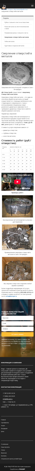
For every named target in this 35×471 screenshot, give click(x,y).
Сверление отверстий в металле (16, 37)
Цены (2, 431)
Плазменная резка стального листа (16, 33)
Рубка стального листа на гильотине (16, 22)
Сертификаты (5, 423)
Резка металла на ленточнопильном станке (16, 27)
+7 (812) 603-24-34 (9, 393)
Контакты (3, 456)
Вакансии (4, 453)
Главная (3, 420)
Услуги (3, 425)
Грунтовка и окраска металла (14, 46)
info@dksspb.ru (11, 296)
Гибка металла (9, 41)
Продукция (4, 428)
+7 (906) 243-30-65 (9, 396)
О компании (4, 444)
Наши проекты (5, 447)
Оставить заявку (17, 334)
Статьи (3, 450)
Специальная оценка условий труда (11, 459)
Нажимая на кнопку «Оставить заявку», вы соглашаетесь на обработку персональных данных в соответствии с (16, 342)
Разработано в (14, 469)
